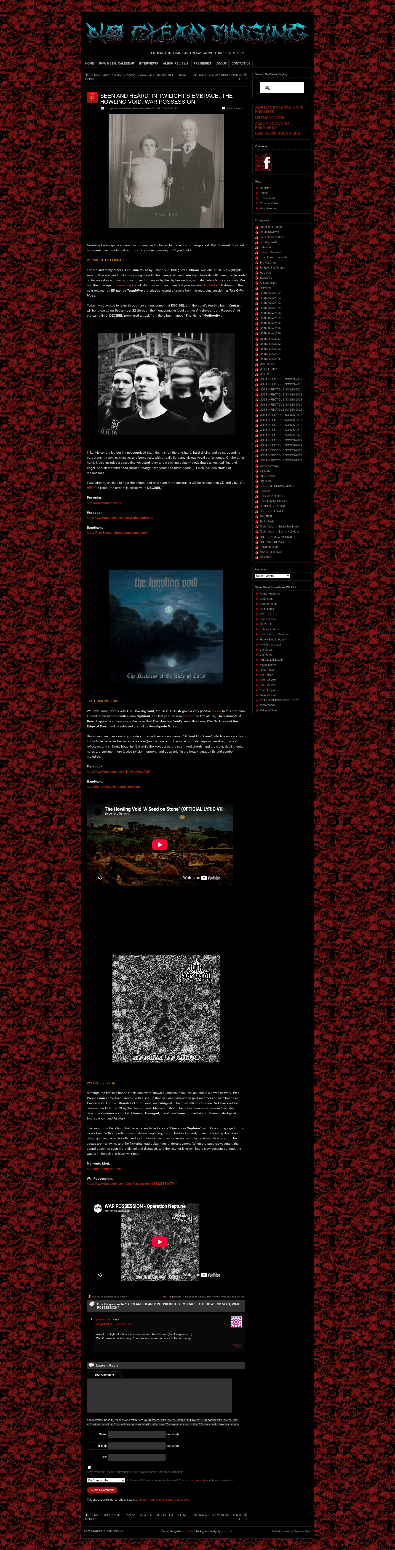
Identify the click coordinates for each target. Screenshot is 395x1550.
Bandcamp (266, 598)
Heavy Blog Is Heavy (273, 639)
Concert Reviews (270, 252)
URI (104, 1457)
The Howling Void (216, 1296)
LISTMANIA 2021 (270, 338)
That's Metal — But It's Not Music (279, 526)
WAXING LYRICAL (271, 552)
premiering (123, 285)
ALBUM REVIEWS (175, 63)
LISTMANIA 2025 (270, 359)
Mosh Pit (264, 374)
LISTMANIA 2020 (270, 333)
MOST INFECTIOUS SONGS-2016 (280, 415)
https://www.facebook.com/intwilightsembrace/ (120, 517)
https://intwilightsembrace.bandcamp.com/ (117, 532)
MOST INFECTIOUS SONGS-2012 (280, 394)
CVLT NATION (269, 614)
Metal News (138, 108)
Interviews (265, 277)
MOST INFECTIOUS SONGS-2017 (280, 420)
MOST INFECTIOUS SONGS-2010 (280, 384)
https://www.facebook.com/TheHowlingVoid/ (118, 771)
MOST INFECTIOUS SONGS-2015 (280, 409)
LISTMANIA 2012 (270, 293)
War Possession (236, 1296)
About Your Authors (271, 227)
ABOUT (221, 63)
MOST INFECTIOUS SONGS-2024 (280, 455)
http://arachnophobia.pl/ (104, 503)
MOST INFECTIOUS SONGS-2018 (280, 425)
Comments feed (270, 203)
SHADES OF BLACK (272, 506)
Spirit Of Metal (268, 680)
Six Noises (266, 675)
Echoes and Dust (270, 629)
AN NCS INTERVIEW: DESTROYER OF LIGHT (220, 77)
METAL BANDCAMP (272, 659)
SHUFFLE (265, 516)
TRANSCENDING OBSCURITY (279, 700)
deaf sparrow (268, 619)
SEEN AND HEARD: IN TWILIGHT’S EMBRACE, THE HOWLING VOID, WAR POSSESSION (166, 99)
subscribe (202, 1480)
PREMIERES (202, 63)
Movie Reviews (268, 465)
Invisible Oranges (271, 644)
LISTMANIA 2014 (270, 303)
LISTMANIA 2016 (270, 313)
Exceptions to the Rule (118, 108)
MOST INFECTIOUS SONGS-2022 (280, 445)
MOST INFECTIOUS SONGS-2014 (280, 404)
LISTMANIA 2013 (270, 298)
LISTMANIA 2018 (270, 323)
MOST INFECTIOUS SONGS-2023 (280, 450)
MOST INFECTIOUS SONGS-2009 (280, 379)
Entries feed (267, 198)
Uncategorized (268, 547)
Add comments (234, 108)
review (216, 711)
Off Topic (264, 470)
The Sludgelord (269, 690)
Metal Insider (268, 665)
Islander (108, 1296)
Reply (236, 1346)
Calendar (265, 247)
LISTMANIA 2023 (270, 348)
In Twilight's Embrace (193, 1296)
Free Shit (265, 272)
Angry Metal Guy (270, 593)
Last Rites (266, 654)
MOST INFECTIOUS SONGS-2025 (280, 460)
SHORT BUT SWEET (272, 511)
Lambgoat (266, 649)
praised (188, 716)
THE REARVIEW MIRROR (275, 536)
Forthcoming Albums (272, 267)
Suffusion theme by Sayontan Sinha (291, 1531)
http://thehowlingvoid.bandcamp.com (113, 786)
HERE (91, 488)
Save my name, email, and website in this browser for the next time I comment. (135, 1472)
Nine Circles (267, 670)
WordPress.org (269, 208)
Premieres (265, 480)
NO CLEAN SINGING (111, 1531)
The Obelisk (267, 685)
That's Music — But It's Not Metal (279, 531)
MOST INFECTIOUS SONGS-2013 (280, 399)
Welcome (265, 557)
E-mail (102, 1445)
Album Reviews (269, 232)
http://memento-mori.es (104, 1169)
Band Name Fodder (271, 237)
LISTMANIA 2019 (270, 328)
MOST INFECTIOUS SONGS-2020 (280, 435)
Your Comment (104, 1374)
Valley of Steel (269, 710)
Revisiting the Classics (273, 501)
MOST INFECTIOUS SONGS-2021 (280, 440)
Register (265, 188)
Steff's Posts (266, 521)
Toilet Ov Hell (268, 695)
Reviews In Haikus (271, 496)
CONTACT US (241, 63)
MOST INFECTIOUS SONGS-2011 (280, 389)
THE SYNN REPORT (272, 542)
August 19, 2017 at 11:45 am (114, 1324)
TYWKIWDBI (267, 705)
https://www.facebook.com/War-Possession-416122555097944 (132, 1183)
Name (103, 1434)
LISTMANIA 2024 (270, 353)
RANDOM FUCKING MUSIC (162, 108)
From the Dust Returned (275, 634)
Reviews (264, 491)
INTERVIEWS (148, 63)
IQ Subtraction (268, 282)
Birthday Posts (268, 242)
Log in (264, 193)
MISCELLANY (268, 369)
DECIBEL (266, 624)
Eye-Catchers (267, 262)
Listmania (265, 288)
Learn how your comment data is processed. (162, 1499)
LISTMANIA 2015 (270, 308)
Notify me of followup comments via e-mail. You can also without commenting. (179, 1480)
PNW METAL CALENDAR (116, 63)
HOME (89, 63)
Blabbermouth (269, 603)
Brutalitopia (267, 609)
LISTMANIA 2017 (270, 318)
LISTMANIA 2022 (270, 343)
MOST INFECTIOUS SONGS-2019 (280, 430)
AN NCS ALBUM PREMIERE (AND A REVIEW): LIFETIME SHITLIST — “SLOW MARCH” (135, 77)
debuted (209, 285)
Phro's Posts (267, 475)
